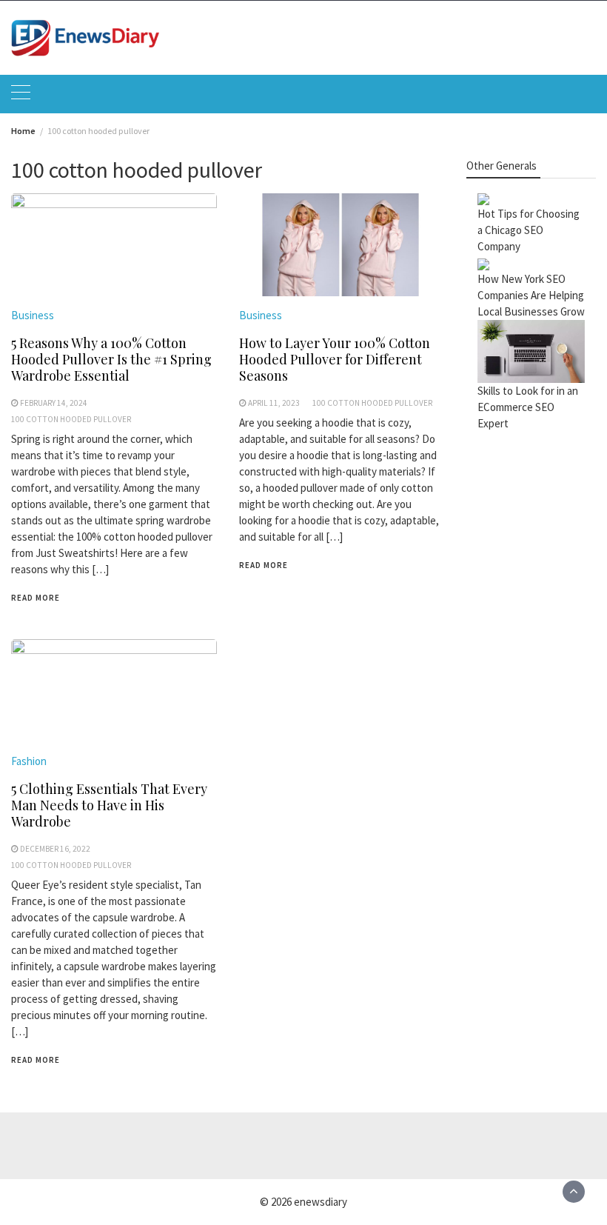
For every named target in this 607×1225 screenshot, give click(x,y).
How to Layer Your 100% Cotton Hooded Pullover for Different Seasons (334, 359)
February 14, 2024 (53, 403)
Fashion (29, 761)
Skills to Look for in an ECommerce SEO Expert (527, 407)
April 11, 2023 (274, 403)
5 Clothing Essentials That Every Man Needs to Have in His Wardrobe (109, 805)
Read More (35, 598)
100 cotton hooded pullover (71, 419)
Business (32, 315)
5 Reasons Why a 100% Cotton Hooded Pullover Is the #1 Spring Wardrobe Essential (111, 359)
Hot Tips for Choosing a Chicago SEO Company (528, 230)
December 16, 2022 (55, 849)
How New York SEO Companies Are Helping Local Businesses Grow (531, 295)
